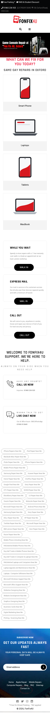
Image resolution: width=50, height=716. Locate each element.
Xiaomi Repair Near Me (12, 501)
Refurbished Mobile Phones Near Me (17, 546)
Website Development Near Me (15, 596)
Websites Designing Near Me (14, 590)
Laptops (25, 145)
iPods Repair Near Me (11, 462)
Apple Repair (21, 682)
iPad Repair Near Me (34, 451)
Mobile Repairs (35, 682)
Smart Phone (25, 106)
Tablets (25, 185)
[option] (25, 45)
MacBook (25, 224)
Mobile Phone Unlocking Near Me (16, 540)
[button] (3, 45)
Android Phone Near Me (36, 507)
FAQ (32, 685)
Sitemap (39, 685)
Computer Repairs (14, 685)
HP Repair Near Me (31, 518)
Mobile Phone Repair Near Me (14, 468)
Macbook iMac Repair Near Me (15, 457)
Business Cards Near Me (13, 607)
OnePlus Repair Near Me (34, 479)
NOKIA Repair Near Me (32, 490)
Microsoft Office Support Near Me (16, 585)
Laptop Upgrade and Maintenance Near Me (19, 568)
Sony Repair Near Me (32, 485)
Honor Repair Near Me (12, 479)
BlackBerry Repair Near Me (13, 496)
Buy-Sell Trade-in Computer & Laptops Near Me (21, 557)
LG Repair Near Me (35, 496)
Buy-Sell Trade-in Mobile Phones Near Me (19, 551)
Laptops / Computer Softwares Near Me (18, 573)
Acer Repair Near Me (36, 529)
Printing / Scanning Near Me (14, 618)
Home (11, 682)
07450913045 (25, 8)
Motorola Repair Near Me (35, 501)
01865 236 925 (9, 8)
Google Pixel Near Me (11, 485)
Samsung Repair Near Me (13, 473)
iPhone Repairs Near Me (12, 451)
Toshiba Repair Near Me (12, 523)
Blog (26, 685)
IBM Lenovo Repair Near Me (14, 529)
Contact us (25, 688)
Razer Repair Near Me (12, 535)
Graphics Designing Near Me (14, 601)
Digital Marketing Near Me (13, 612)
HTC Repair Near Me (11, 490)
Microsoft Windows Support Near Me (17, 579)
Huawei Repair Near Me (36, 473)
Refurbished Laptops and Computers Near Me (20, 562)
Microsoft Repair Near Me (13, 507)
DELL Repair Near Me (11, 518)
